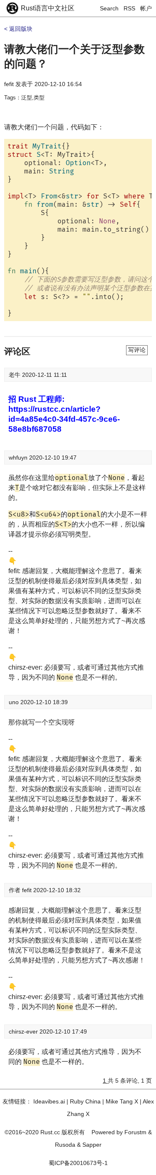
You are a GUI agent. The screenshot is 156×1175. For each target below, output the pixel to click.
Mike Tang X (122, 1101)
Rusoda (65, 1144)
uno (14, 702)
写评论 (137, 349)
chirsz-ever (24, 1031)
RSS (129, 8)
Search (109, 8)
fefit (9, 84)
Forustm (135, 1132)
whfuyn (19, 457)
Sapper (92, 1144)
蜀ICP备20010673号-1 (78, 1163)
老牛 (15, 374)
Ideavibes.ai (49, 1101)
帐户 (146, 8)
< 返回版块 (18, 28)
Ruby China (85, 1101)
